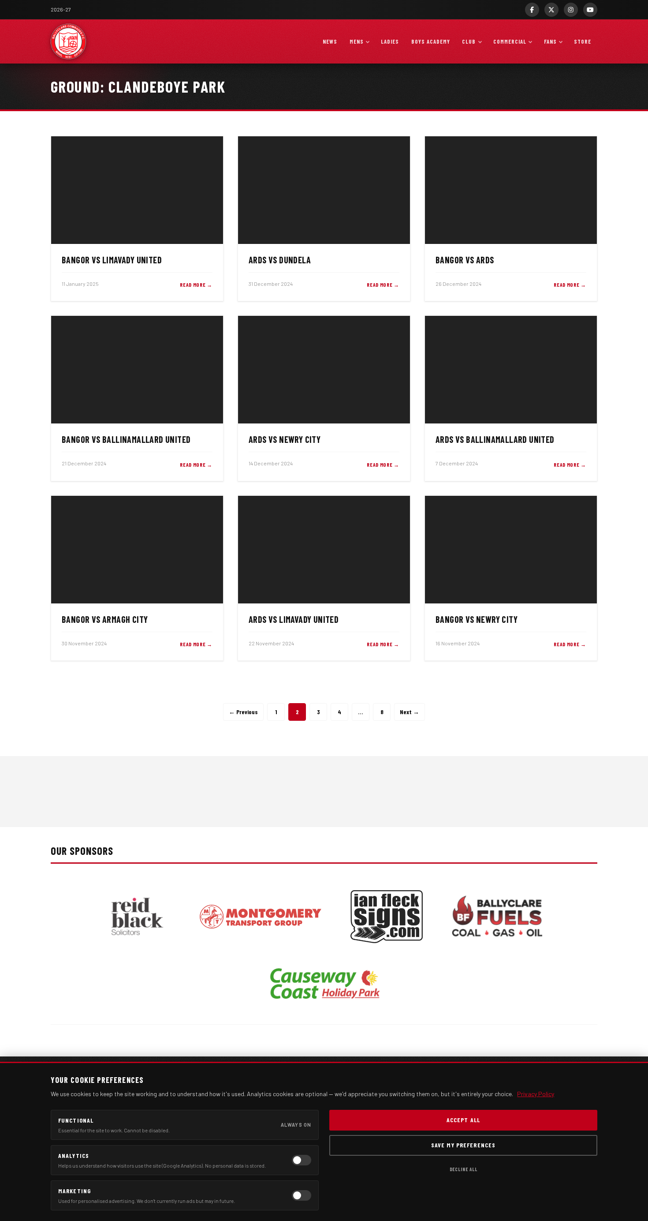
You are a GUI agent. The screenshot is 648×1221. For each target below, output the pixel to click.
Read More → (196, 284)
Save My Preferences (463, 1145)
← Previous (243, 711)
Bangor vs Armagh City (105, 619)
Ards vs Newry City (284, 439)
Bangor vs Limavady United (112, 260)
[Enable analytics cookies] (301, 1160)
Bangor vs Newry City (477, 619)
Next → (409, 711)
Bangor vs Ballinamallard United (126, 439)
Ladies (390, 41)
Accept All (463, 1120)
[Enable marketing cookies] (301, 1195)
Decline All (463, 1169)
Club (469, 41)
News (330, 41)
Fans (550, 41)
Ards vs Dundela (280, 260)
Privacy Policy (535, 1093)
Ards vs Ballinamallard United (495, 439)
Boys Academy (430, 41)
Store (582, 41)
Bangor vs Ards (465, 260)
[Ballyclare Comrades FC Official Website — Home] (68, 41)
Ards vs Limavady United (294, 619)
